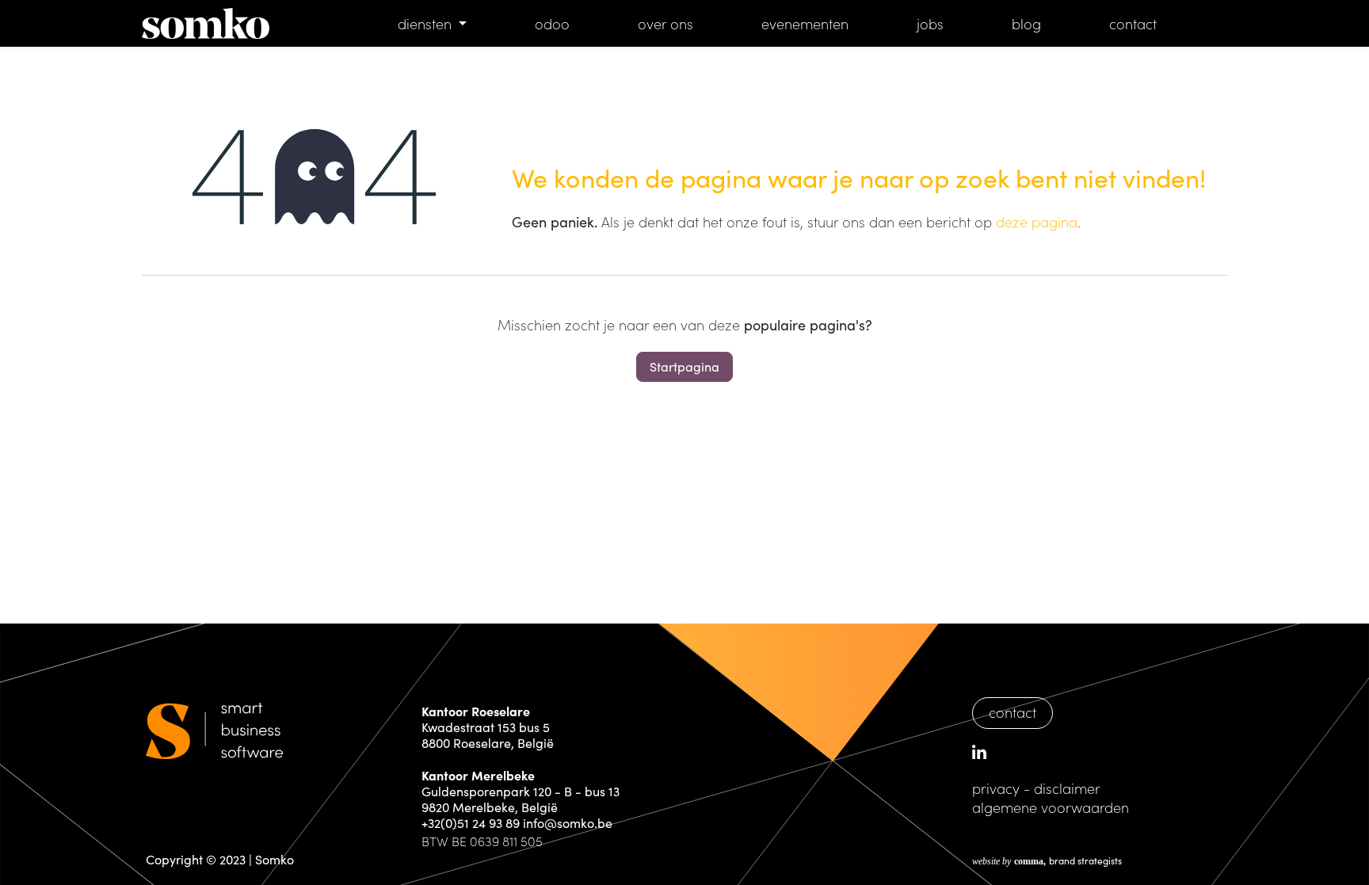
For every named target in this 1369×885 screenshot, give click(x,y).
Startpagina (684, 366)
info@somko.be (567, 822)
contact (1012, 712)
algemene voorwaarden (1050, 807)
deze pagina (1036, 221)
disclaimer (1067, 788)
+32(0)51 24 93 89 (470, 822)
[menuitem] (432, 23)
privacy (996, 788)
